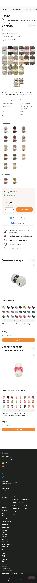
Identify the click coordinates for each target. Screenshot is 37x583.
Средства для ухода (5, 541)
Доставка (15, 499)
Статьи (24, 508)
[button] (30, 260)
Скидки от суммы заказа (18, 240)
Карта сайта (17, 483)
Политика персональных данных (6, 483)
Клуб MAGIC (26, 499)
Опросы (24, 505)
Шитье (4, 507)
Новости (14, 505)
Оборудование (7, 521)
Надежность (13, 248)
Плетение (5, 518)
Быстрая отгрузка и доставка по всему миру (20, 231)
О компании (16, 502)
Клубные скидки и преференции (20, 236)
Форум (24, 502)
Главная (4, 9)
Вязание (4, 501)
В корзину (24, 209)
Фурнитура (5, 527)
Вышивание (5, 504)
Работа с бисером (4, 514)
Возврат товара (15, 244)
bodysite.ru (6, 490)
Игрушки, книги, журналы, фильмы (5, 534)
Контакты (15, 514)
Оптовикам (15, 508)
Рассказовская (12, 34)
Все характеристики (8, 118)
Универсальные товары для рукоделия (7, 547)
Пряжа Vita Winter (8, 300)
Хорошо (31, 578)
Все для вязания (15, 9)
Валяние (4, 510)
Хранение (5, 524)
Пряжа (26, 9)
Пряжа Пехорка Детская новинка (13, 390)
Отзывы (14, 511)
